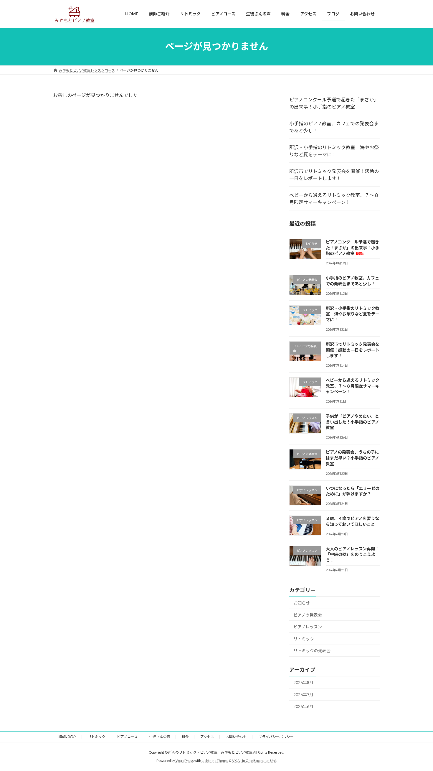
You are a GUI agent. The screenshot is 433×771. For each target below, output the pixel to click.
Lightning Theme (215, 760)
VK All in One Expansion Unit (254, 760)
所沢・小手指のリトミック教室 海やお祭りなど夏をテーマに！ (334, 150)
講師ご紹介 (67, 736)
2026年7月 (303, 694)
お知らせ (301, 602)
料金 (185, 736)
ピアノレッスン (307, 626)
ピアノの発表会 (307, 614)
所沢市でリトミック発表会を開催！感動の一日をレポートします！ (334, 174)
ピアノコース (127, 736)
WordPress (185, 760)
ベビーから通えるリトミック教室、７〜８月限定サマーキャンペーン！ (334, 198)
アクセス (207, 736)
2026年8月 (303, 682)
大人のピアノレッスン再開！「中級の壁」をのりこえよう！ (352, 554)
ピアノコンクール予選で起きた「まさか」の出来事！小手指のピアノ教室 (334, 103)
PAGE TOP (417, 742)
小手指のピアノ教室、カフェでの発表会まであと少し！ (334, 127)
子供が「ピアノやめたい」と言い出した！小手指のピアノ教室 (352, 421)
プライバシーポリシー (276, 736)
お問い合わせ (236, 736)
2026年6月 (303, 706)
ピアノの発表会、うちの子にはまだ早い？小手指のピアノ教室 (352, 457)
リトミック (303, 638)
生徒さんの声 (159, 736)
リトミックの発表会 (311, 650)
